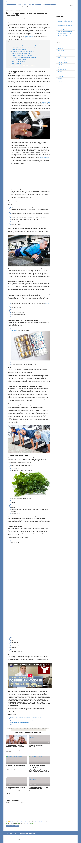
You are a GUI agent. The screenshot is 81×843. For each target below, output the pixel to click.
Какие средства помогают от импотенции (21, 53)
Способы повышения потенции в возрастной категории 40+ (26, 717)
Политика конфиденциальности (27, 833)
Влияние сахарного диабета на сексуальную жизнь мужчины (15, 746)
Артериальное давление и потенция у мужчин (37, 766)
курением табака (46, 102)
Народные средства (28, 728)
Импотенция (60, 48)
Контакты (72, 5)
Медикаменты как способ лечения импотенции (22, 55)
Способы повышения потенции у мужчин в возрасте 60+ (39, 788)
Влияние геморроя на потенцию (15, 765)
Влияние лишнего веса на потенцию (20, 722)
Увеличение (60, 74)
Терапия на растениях (16, 63)
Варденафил (14, 330)
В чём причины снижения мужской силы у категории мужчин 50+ (24, 45)
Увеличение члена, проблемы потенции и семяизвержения (31, 4)
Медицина (19, 728)
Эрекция (60, 78)
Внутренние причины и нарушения (19, 49)
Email (22, 802)
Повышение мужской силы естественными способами (24, 57)
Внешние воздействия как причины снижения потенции (24, 47)
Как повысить (11, 728)
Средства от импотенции (26, 729)
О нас (73, 2)
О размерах (60, 64)
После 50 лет (38, 728)
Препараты (60, 67)
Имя (7, 802)
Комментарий (9, 807)
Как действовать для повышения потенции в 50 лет (21, 51)
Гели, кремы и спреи (62, 46)
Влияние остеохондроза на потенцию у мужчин (23, 725)
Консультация (25, 18)
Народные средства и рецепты (18, 61)
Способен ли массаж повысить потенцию (38, 746)
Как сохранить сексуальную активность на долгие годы (22, 65)
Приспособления (62, 69)
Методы (59, 55)
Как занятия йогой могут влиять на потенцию (22, 720)
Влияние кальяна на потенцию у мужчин (15, 788)
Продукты (60, 71)
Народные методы (62, 57)
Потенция (45, 728)
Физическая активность (40, 729)
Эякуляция (60, 81)
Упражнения (60, 76)
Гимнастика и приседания (20, 59)
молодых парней (29, 36)
